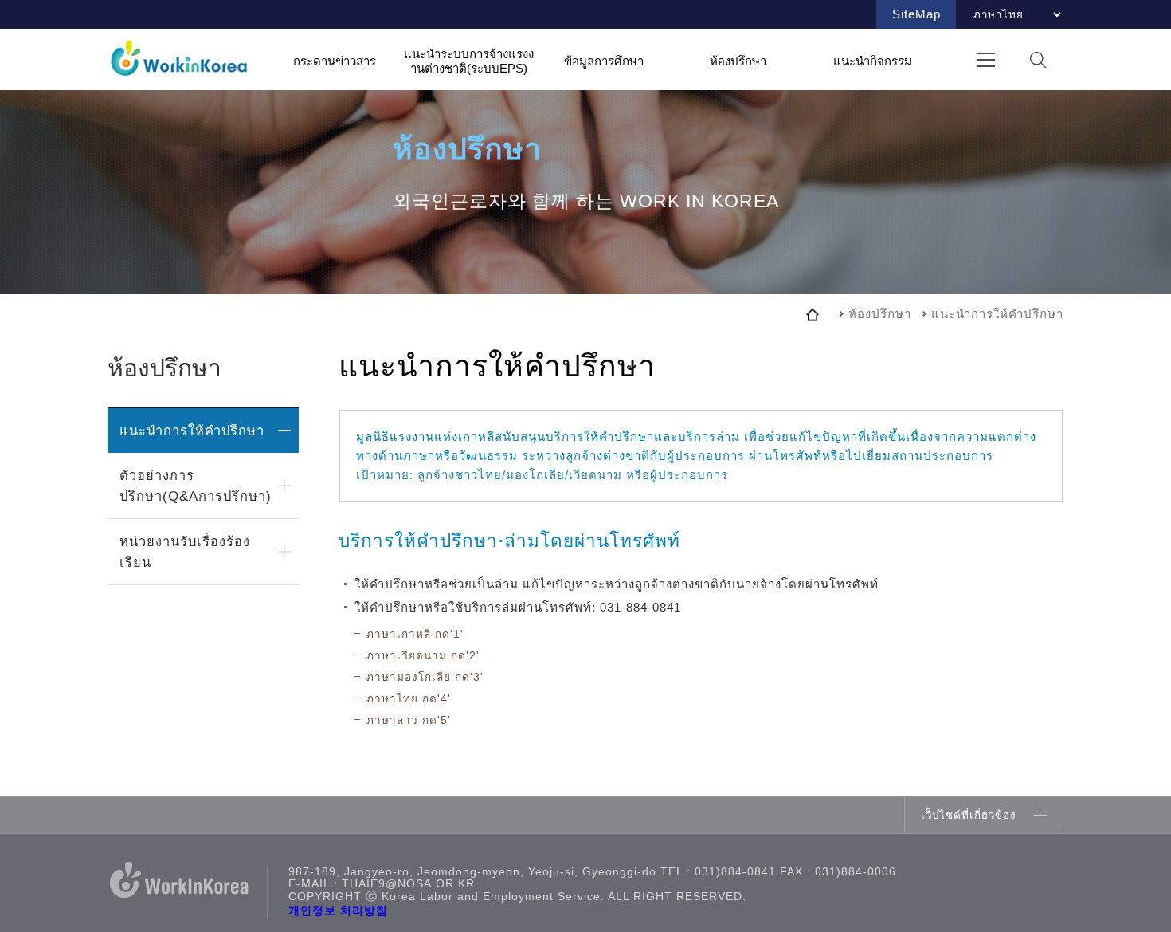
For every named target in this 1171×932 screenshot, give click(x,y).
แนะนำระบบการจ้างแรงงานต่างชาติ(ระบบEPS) (469, 61)
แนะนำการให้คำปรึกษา (191, 430)
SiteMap (916, 14)
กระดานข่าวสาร (334, 60)
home (812, 314)
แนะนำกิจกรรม (872, 60)
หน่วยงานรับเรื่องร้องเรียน (184, 551)
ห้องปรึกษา (738, 60)
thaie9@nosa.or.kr (408, 884)
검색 (1037, 59)
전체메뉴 (986, 59)
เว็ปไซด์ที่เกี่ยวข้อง (968, 815)
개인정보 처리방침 (338, 911)
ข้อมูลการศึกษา (604, 60)
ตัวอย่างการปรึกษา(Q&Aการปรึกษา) (195, 485)
